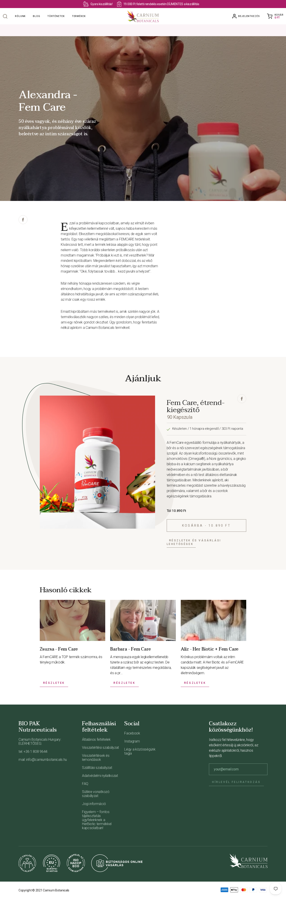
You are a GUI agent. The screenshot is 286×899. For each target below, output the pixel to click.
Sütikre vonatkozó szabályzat (95, 794)
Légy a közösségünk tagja (139, 751)
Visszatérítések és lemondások (95, 757)
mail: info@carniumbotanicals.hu (43, 759)
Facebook (132, 733)
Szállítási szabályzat (97, 768)
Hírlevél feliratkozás (236, 782)
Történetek (56, 16)
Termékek (79, 16)
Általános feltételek (96, 739)
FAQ (85, 784)
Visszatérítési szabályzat (100, 747)
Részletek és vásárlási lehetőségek (194, 542)
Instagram (132, 741)
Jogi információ (94, 804)
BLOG (36, 16)
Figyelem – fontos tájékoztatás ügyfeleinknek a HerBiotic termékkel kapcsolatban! (96, 820)
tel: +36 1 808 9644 (33, 751)
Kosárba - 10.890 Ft (206, 525)
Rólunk (20, 16)
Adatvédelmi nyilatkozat (100, 776)
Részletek (54, 682)
